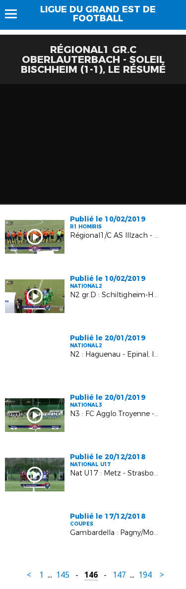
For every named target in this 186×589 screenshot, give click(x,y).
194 (145, 575)
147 (119, 575)
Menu (15, 14)
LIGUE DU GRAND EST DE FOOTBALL (98, 14)
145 (62, 575)
